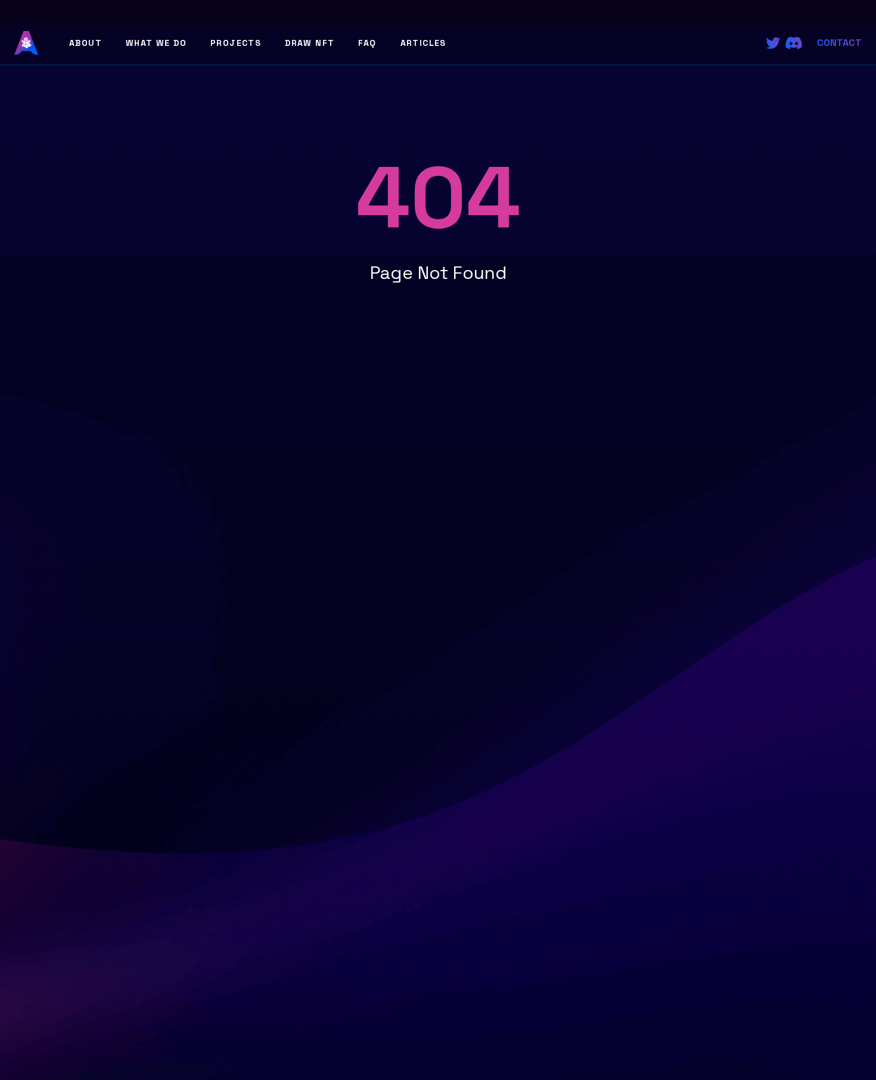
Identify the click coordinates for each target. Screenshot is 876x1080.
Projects (235, 43)
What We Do (156, 43)
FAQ (367, 43)
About (85, 43)
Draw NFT (309, 43)
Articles (423, 43)
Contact (839, 42)
